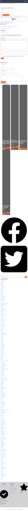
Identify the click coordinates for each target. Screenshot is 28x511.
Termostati (2, 462)
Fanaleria (10, 16)
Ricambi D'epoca (3, 432)
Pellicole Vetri (2, 407)
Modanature (2, 391)
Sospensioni (2, 446)
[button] (14, 243)
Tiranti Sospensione (3, 463)
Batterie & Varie (2, 299)
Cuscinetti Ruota (3, 334)
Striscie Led (2, 452)
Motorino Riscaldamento (4, 395)
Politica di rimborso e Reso (13, 489)
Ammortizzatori (3, 291)
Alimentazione (2, 287)
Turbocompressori (3, 471)
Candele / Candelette (3, 309)
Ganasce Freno (3, 358)
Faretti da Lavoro (3, 348)
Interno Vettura (2, 372)
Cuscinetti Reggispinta (3, 333)
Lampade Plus (2, 382)
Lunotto (2, 385)
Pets (1, 408)
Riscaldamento (2, 433)
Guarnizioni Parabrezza (3, 365)
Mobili (1, 390)
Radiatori (2, 426)
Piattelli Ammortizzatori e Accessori (5, 409)
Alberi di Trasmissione (3, 286)
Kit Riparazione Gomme (4, 378)
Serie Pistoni (2, 440)
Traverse (2, 465)
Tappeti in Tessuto (3, 457)
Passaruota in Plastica (3, 403)
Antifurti (2, 293)
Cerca (1, 275)
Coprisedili (2, 329)
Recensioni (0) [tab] (7, 26)
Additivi (2, 285)
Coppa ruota (2, 327)
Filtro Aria (2, 353)
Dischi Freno (2, 340)
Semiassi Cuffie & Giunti (4, 438)
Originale (17, 16)
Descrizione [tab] (3, 26)
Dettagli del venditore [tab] (11, 26)
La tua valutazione (3, 37)
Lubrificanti (2, 384)
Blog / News (11, 491)
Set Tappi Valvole (3, 444)
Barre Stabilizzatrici (3, 298)
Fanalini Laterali (3, 346)
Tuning (1, 470)
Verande (2, 476)
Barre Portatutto (3, 297)
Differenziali (2, 339)
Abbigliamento (2, 280)
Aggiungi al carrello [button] (22, 148)
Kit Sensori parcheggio (3, 379)
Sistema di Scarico (3, 445)
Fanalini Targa (2, 347)
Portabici (2, 414)
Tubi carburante (3, 469)
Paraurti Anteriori (3, 401)
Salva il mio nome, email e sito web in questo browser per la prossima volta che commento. (12, 56)
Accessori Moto (3, 284)
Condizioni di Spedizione (13, 488)
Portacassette (2, 415)
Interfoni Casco (3, 371)
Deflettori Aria (2, 336)
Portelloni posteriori (3, 420)
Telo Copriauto (2, 459)
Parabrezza (2, 397)
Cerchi (1, 317)
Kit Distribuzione (3, 373)
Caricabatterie (2, 310)
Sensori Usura (2, 439)
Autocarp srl (22, 16)
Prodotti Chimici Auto (3, 422)
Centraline (2, 316)
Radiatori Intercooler (3, 427)
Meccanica (2, 389)
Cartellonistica (2, 311)
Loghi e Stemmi (3, 383)
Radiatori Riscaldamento (4, 428)
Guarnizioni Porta (3, 366)
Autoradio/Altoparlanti (3, 296)
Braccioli (2, 305)
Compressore (2, 323)
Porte (1, 419)
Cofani (1, 322)
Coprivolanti (2, 330)
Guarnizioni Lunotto (3, 364)
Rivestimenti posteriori (3, 434)
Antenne (2, 292)
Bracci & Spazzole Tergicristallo (4, 303)
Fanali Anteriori (13, 16)
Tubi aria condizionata (3, 468)
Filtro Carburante (3, 354)
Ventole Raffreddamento (4, 475)
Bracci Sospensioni (3, 304)
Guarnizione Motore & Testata (4, 360)
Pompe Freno (2, 413)
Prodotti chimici (3, 421)
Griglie (1, 359)
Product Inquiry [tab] (16, 26)
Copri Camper (2, 328)
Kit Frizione (2, 376)
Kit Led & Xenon (3, 377)
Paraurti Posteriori (3, 402)
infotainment (2, 370)
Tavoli (1, 458)
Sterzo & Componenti (3, 451)
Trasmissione (2, 464)
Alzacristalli (2, 290)
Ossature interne (3, 396)
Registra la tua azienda (12, 492)
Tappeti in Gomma (3, 456)
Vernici (1, 477)
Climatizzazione (3, 321)
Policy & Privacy (12, 486)
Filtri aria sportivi (3, 352)
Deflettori (2, 335)
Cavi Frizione (2, 315)
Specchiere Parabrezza (3, 450)
